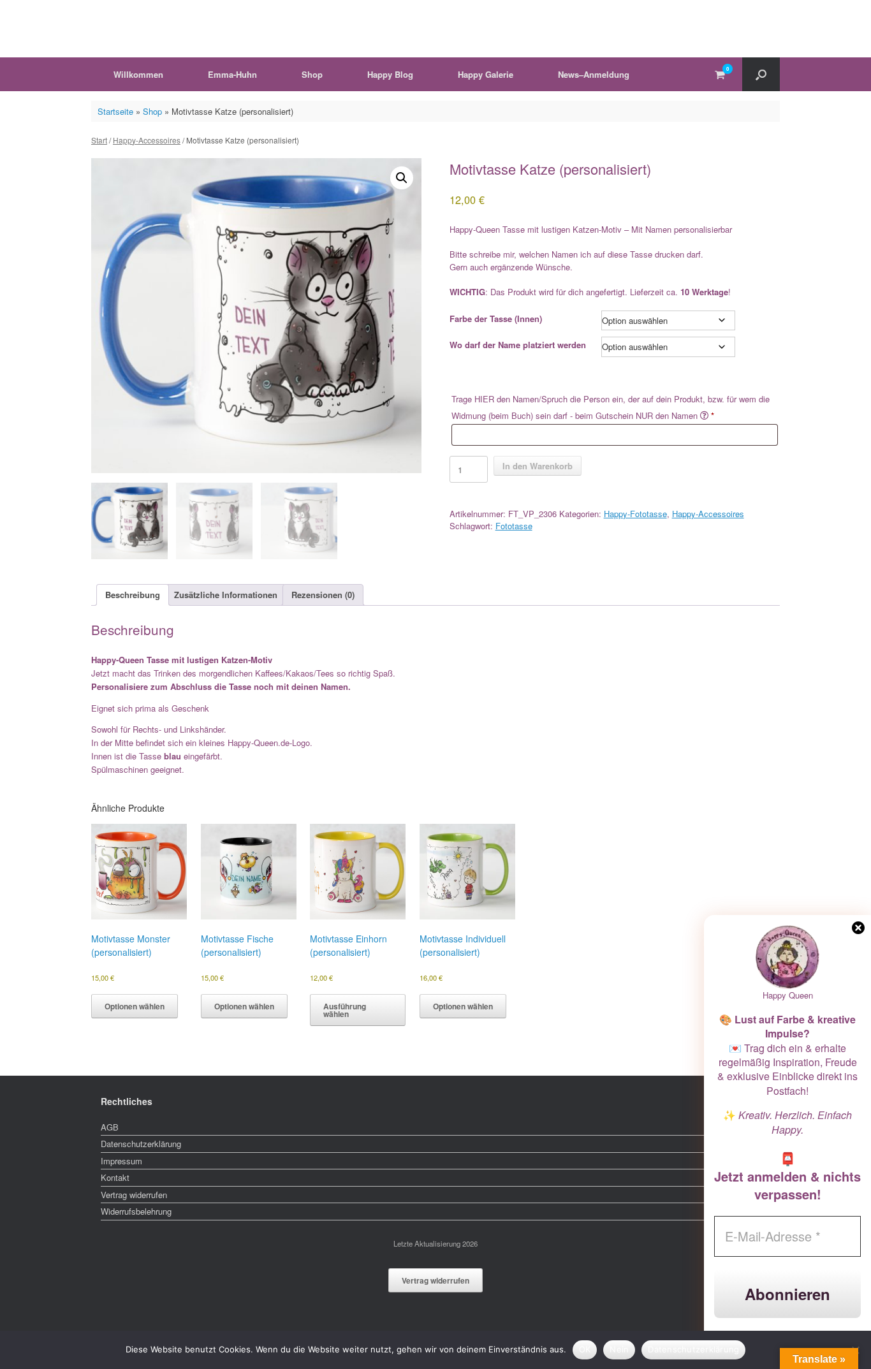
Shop (312, 74)
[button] (761, 74)
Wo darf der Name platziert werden (518, 345)
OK (585, 1349)
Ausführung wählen (344, 1010)
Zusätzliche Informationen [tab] (225, 595)
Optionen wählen (135, 1006)
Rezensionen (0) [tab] (323, 595)
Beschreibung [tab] (132, 595)
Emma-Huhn (232, 74)
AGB (110, 1127)
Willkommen (138, 74)
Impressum (121, 1161)
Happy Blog (390, 74)
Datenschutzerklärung (141, 1144)
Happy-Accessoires (146, 140)
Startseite (115, 111)
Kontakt (115, 1177)
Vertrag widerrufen (134, 1195)
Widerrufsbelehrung (136, 1211)
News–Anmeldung (593, 74)
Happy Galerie (485, 74)
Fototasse (513, 526)
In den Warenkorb (537, 466)
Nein (619, 1349)
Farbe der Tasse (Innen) (496, 318)
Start (99, 140)
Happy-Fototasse (635, 514)
